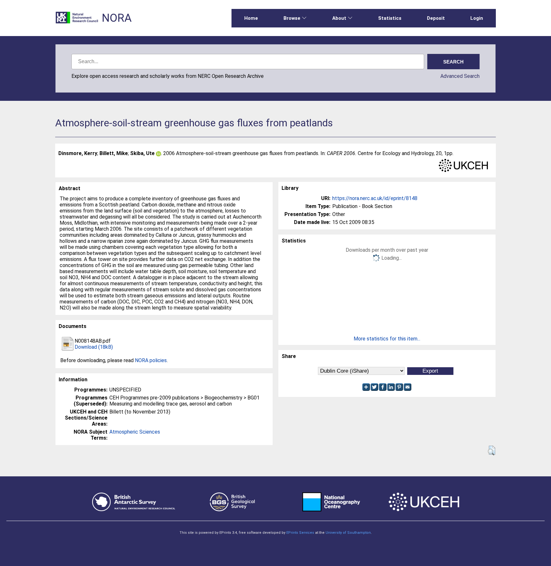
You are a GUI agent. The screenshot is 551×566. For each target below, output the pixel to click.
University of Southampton (348, 533)
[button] (491, 450)
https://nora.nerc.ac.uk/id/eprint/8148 (374, 198)
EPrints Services (300, 533)
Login (476, 18)
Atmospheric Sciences (134, 432)
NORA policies (151, 360)
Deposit (436, 18)
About (339, 18)
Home (251, 18)
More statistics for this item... (387, 339)
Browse (291, 18)
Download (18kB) (94, 347)
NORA (117, 18)
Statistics (389, 18)
